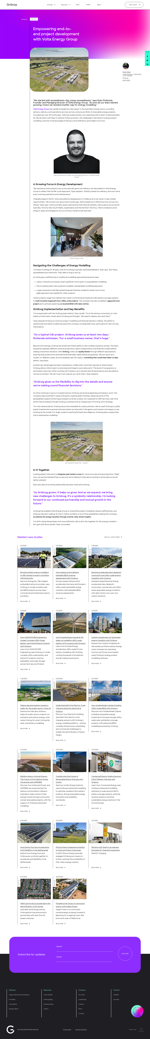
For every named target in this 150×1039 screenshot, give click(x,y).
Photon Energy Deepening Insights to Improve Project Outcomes (70, 848)
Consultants (13, 1004)
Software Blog (48, 1004)
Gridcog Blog (48, 999)
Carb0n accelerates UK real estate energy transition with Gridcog (106, 639)
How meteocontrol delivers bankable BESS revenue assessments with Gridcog (67, 575)
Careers (81, 1004)
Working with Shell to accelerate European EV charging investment (105, 848)
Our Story (81, 995)
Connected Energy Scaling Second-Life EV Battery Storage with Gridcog (106, 779)
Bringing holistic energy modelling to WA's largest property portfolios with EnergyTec (34, 575)
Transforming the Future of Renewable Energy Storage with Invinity (69, 779)
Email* (59, 957)
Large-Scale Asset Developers (19, 995)
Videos (46, 1009)
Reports (24, 19)
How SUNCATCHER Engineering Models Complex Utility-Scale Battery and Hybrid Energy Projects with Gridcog (35, 641)
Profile (88, 4)
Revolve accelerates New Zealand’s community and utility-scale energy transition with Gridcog (106, 575)
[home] (13, 4)
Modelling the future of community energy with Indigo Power (70, 905)
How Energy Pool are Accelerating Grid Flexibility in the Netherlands (34, 848)
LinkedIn (116, 995)
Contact (81, 1013)
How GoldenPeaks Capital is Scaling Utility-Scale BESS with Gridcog (106, 707)
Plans (77, 4)
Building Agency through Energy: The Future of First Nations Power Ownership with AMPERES (34, 779)
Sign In (99, 4)
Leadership (82, 999)
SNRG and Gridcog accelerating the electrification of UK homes (35, 905)
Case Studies (48, 995)
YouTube (116, 999)
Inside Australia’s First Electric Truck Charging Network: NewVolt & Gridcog (70, 708)
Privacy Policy (67, 1029)
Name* (59, 947)
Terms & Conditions (81, 1029)
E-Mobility (12, 999)
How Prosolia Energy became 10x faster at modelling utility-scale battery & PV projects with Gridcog (70, 640)
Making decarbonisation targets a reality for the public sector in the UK (35, 707)
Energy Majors (13, 1009)
